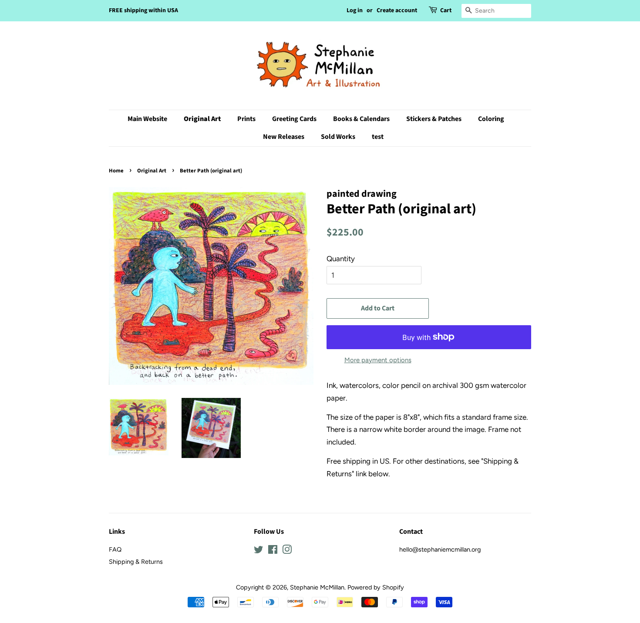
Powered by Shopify (375, 587)
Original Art (202, 119)
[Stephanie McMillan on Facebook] (273, 551)
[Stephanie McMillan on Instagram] (287, 551)
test (378, 136)
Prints (246, 119)
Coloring (491, 119)
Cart (445, 10)
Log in (355, 10)
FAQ (115, 549)
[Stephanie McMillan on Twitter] (258, 551)
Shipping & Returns (136, 562)
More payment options (377, 360)
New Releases (283, 136)
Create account (397, 10)
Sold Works (338, 136)
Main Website (147, 119)
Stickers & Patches (433, 119)
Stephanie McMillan (317, 587)
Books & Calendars (361, 119)
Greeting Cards (294, 119)
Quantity (341, 258)
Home (116, 171)
